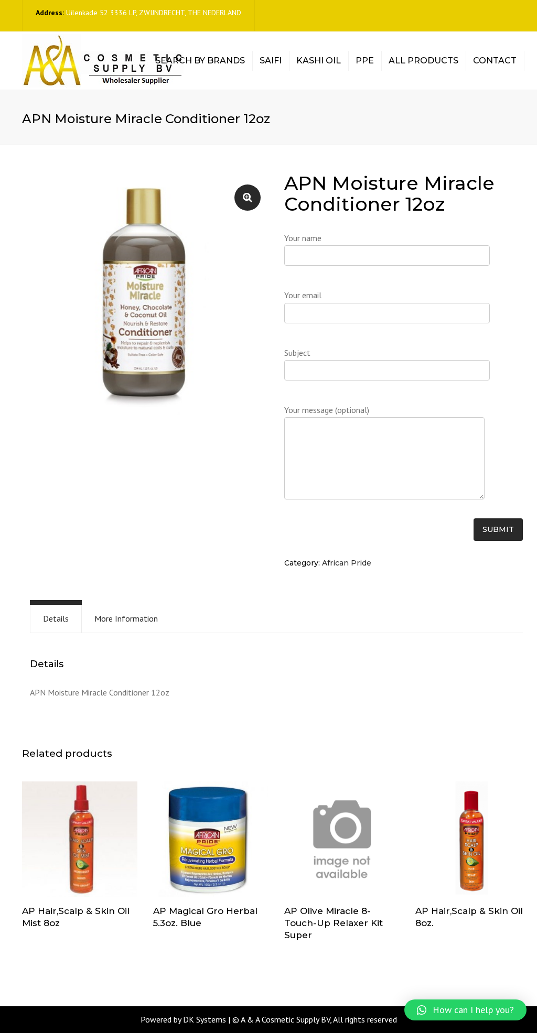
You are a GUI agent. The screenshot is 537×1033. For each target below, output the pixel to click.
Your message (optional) (326, 410)
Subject (297, 352)
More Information (126, 618)
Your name (302, 238)
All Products (423, 61)
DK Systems (204, 1019)
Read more (79, 840)
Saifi (271, 61)
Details (56, 618)
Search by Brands (200, 61)
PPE (365, 61)
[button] (465, 1009)
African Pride (346, 563)
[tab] (56, 618)
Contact (495, 61)
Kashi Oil (318, 61)
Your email (302, 295)
